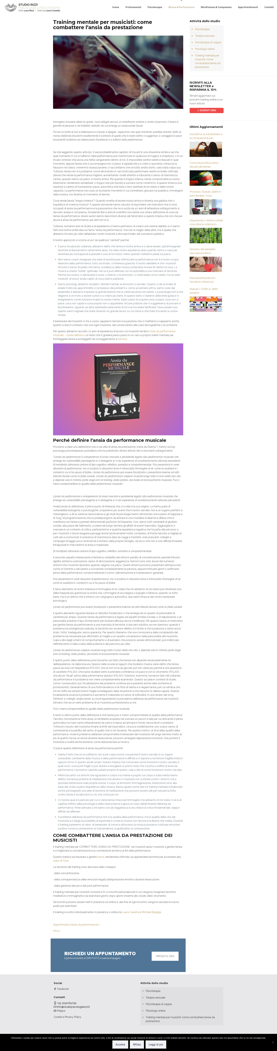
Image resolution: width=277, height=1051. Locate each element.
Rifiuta (137, 1044)
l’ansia (100, 856)
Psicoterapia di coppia (208, 42)
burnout (122, 339)
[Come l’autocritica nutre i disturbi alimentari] (206, 178)
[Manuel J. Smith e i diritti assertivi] (206, 304)
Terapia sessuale (204, 35)
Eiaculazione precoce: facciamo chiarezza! (202, 279)
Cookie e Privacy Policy (67, 1016)
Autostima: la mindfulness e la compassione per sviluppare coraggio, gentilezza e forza (206, 136)
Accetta (120, 1044)
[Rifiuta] (273, 1042)
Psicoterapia (202, 29)
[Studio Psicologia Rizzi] (32, 7)
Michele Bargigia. (152, 912)
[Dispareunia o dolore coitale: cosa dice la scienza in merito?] (206, 235)
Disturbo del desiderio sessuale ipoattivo (202, 251)
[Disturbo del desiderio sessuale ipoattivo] (206, 264)
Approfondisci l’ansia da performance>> (76, 924)
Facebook (62, 988)
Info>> (56, 930)
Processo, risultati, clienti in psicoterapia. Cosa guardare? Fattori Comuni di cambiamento (206, 194)
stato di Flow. (61, 860)
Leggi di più (156, 1044)
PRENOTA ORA (165, 956)
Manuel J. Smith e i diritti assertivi (204, 290)
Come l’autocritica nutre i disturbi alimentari (204, 164)
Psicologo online (204, 48)
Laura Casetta (130, 912)
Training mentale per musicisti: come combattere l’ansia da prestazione (207, 61)
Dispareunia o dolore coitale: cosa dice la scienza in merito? (206, 222)
